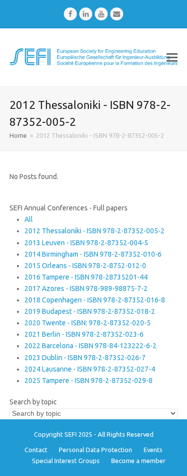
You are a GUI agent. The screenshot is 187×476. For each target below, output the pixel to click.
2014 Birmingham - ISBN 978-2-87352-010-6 (93, 254)
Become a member (138, 460)
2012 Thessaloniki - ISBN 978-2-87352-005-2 (94, 231)
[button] (172, 57)
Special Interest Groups (66, 460)
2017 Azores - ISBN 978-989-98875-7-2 (86, 288)
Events (153, 449)
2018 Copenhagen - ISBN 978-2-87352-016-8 (94, 300)
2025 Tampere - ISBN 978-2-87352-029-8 (88, 380)
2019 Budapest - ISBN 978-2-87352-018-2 (89, 311)
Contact (35, 449)
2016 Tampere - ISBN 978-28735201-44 (86, 277)
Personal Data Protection (95, 449)
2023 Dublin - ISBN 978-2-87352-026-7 (85, 358)
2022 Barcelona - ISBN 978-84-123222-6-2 (90, 346)
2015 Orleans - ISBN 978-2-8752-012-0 (85, 266)
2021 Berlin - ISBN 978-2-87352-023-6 (84, 334)
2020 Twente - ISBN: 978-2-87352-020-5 (87, 323)
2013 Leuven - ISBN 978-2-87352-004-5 (86, 243)
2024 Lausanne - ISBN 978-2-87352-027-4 (89, 369)
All (28, 219)
